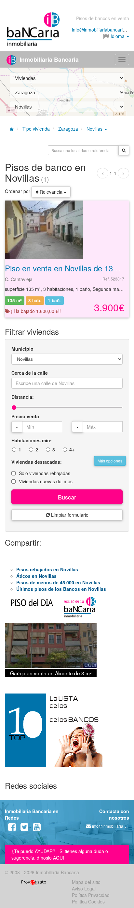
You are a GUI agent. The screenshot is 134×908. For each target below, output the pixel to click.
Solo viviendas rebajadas (44, 473)
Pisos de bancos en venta (102, 18)
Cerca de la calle (29, 373)
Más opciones (110, 460)
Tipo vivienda (36, 128)
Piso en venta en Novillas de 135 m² (66, 268)
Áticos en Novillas (36, 576)
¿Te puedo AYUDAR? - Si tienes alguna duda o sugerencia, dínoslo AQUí (59, 854)
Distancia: (22, 397)
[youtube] (37, 828)
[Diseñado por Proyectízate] (33, 882)
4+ (71, 449)
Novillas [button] (95, 128)
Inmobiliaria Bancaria (48, 59)
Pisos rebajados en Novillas (47, 569)
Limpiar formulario (69, 515)
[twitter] (24, 828)
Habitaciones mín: (31, 440)
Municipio (22, 348)
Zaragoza (68, 128)
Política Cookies (88, 901)
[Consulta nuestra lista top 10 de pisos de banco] (67, 734)
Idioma (117, 36)
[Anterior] (102, 173)
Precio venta (25, 416)
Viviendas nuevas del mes (46, 481)
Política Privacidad (91, 895)
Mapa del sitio (86, 882)
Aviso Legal (84, 888)
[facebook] (12, 828)
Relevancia (51, 191)
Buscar (67, 497)
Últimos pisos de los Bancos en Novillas (61, 589)
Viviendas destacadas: (36, 462)
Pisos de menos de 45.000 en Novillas (58, 582)
